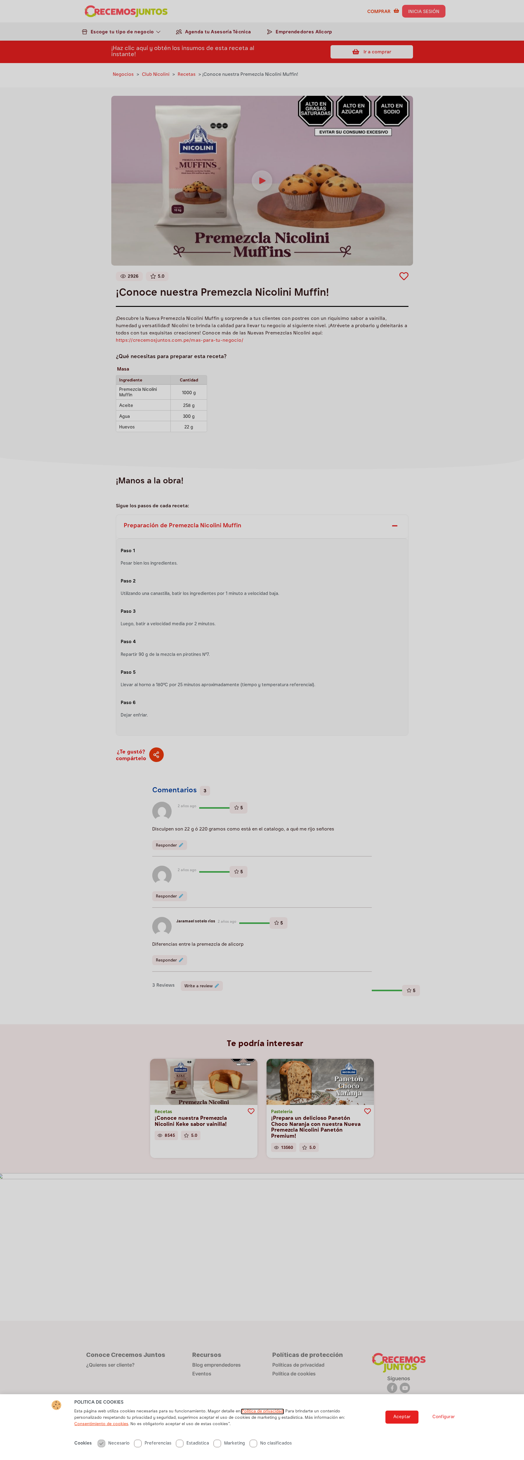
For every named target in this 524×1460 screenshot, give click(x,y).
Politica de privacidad (262, 1411)
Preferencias (158, 1443)
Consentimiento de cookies (101, 1424)
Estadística (197, 1443)
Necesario (118, 1443)
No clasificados (276, 1443)
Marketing (234, 1443)
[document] (262, 730)
